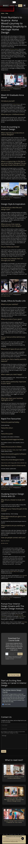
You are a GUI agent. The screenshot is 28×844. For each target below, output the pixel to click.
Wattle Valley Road (14, 571)
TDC (19, 412)
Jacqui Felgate (19, 449)
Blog (7, 13)
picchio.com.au (4, 543)
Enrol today (24, 622)
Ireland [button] (6, 5)
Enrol (20, 5)
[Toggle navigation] (24, 5)
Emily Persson (4, 463)
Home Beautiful (23, 575)
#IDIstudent (16, 87)
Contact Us (12, 5)
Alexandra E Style (11, 449)
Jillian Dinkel (17, 463)
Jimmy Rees (4, 449)
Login (16, 5)
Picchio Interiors (14, 49)
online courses (22, 616)
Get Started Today (14, 675)
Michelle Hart (23, 463)
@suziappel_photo (5, 90)
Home (2, 13)
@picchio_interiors (8, 88)
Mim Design (11, 463)
